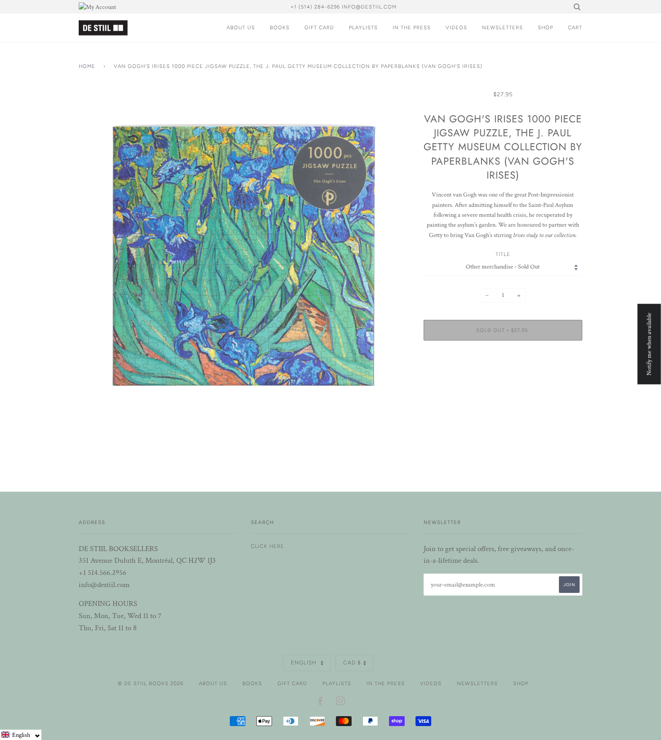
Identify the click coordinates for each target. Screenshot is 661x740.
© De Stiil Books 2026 (150, 683)
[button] (20, 735)
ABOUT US (241, 27)
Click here (267, 546)
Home (87, 66)
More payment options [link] (503, 378)
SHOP (545, 27)
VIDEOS (456, 27)
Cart (575, 27)
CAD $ (352, 662)
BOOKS (280, 27)
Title (503, 254)
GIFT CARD (319, 27)
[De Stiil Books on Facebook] (320, 703)
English (304, 662)
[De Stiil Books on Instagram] (340, 703)
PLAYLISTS (363, 27)
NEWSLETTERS (502, 27)
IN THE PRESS (412, 27)
